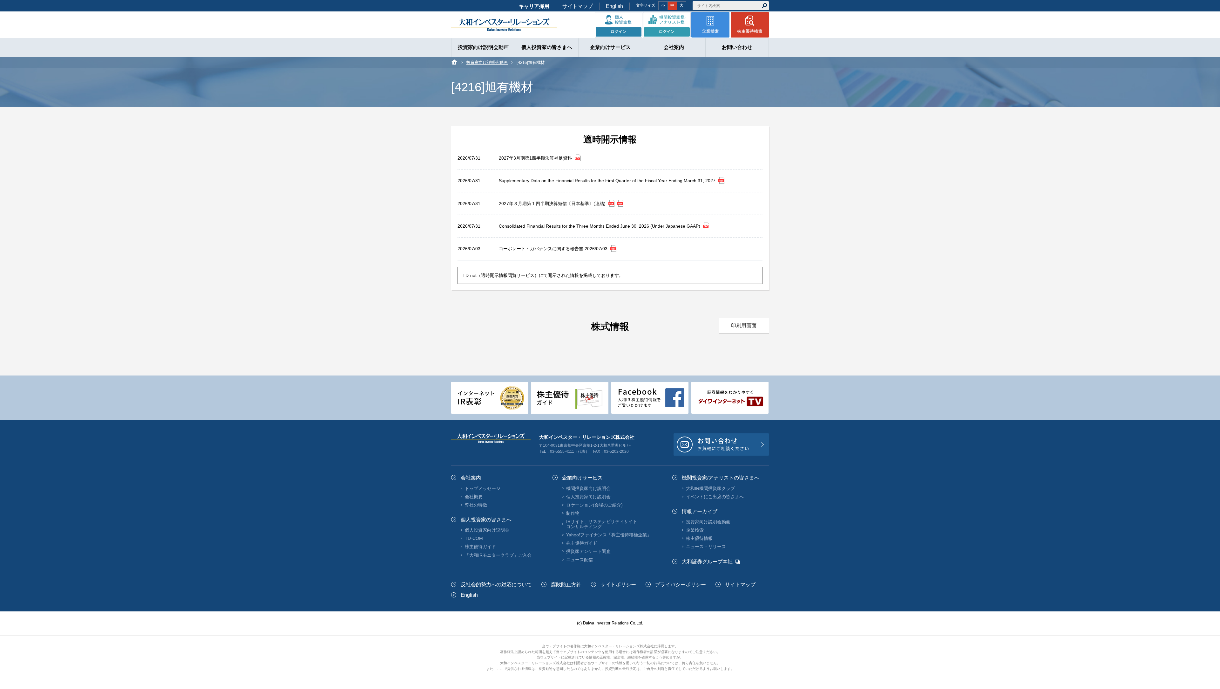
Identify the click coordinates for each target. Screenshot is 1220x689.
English (614, 6)
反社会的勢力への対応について (496, 584)
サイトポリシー (618, 584)
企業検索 (695, 530)
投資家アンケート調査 (588, 551)
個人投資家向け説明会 (487, 530)
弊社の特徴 (476, 504)
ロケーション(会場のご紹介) (594, 504)
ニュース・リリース (706, 546)
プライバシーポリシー (680, 584)
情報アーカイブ (699, 511)
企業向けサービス (582, 477)
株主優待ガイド (480, 546)
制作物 (573, 513)
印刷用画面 (743, 325)
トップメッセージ (482, 488)
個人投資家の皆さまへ (486, 519)
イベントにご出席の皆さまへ (715, 496)
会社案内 (471, 477)
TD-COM (474, 538)
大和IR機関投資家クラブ (710, 488)
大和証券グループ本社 (707, 561)
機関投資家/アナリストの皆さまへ (720, 477)
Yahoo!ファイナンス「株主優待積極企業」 (608, 534)
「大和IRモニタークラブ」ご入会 (498, 555)
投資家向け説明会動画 (487, 62)
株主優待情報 (699, 538)
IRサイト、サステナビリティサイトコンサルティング (601, 524)
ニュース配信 (579, 559)
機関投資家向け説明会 (588, 488)
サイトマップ (577, 6)
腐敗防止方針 (566, 584)
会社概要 (474, 496)
